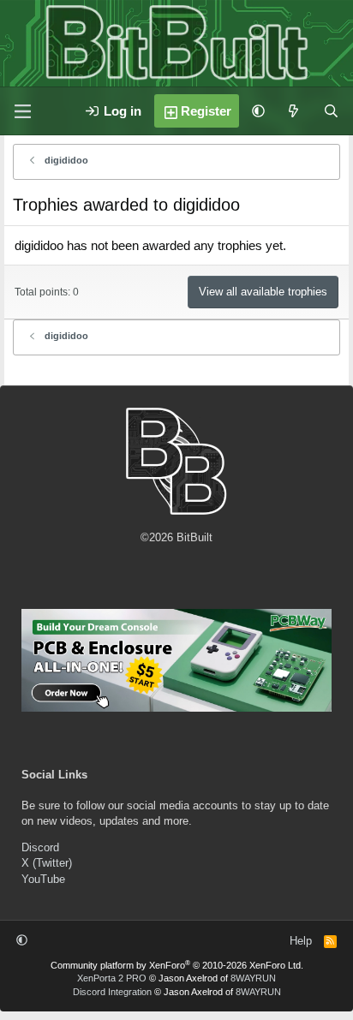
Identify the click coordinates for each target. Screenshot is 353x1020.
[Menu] (22, 111)
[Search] (331, 111)
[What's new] (293, 111)
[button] (258, 111)
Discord (40, 847)
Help (301, 940)
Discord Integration (112, 992)
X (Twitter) (46, 862)
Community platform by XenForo (177, 965)
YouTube (43, 879)
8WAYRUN (253, 978)
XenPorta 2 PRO (112, 978)
